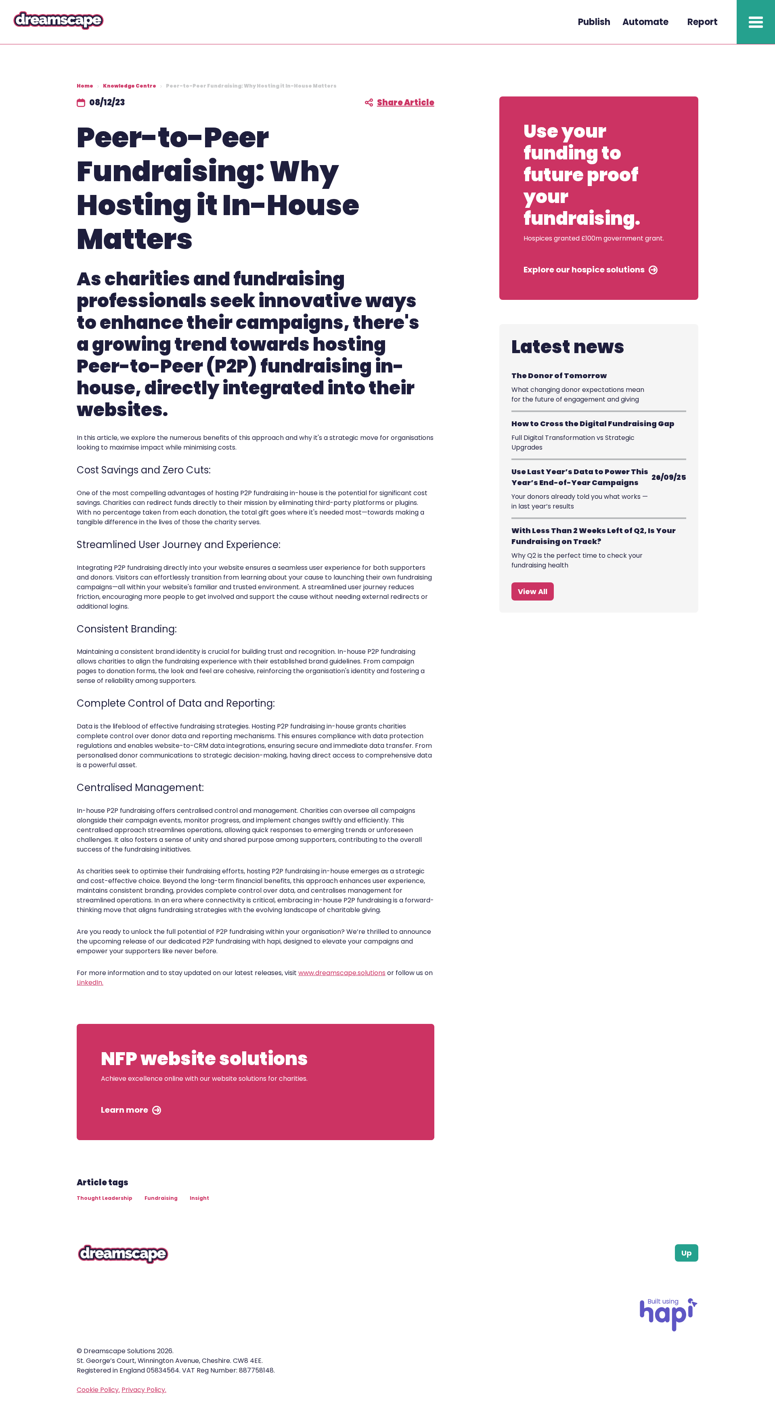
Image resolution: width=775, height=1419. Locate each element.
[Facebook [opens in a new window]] (636, 1281)
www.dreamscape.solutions (341, 972)
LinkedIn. (90, 982)
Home (85, 85)
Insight (199, 1198)
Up (686, 1253)
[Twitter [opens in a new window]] (693, 1281)
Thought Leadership (104, 1198)
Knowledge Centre (129, 85)
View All (532, 591)
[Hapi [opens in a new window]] (668, 1329)
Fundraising (161, 1198)
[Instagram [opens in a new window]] (655, 1281)
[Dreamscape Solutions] (77, 28)
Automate (645, 22)
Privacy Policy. (143, 1389)
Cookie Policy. (98, 1389)
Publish (594, 22)
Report (702, 22)
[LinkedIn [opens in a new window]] (675, 1281)
